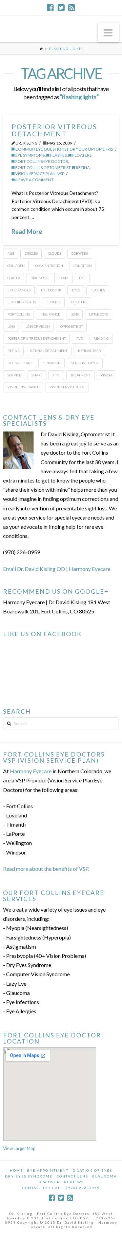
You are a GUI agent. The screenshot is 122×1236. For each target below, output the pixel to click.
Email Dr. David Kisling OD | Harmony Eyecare (56, 568)
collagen (16, 266)
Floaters (82, 155)
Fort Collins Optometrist (42, 167)
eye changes (18, 290)
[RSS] (71, 7)
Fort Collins (18, 314)
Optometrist (71, 326)
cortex (13, 278)
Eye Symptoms (30, 155)
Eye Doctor (51, 290)
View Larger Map (19, 1148)
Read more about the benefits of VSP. (46, 868)
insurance (50, 314)
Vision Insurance (23, 387)
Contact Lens (72, 1176)
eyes (76, 290)
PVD (79, 338)
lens (74, 314)
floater (53, 302)
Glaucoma (104, 1176)
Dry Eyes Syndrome (29, 1176)
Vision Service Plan (66, 387)
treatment (80, 375)
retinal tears (19, 363)
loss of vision (37, 326)
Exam (63, 278)
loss (11, 326)
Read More (27, 231)
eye (82, 278)
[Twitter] (61, 7)
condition (83, 266)
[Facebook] (50, 7)
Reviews (74, 1182)
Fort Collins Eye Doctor (41, 161)
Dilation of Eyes (92, 1170)
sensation (52, 363)
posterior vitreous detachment (36, 338)
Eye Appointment (47, 1170)
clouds (54, 253)
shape (37, 375)
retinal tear (89, 351)
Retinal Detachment (48, 351)
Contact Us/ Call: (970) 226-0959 (61, 1188)
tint (56, 375)
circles (31, 253)
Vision (106, 375)
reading (101, 338)
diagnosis (39, 278)
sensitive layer (85, 363)
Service (14, 375)
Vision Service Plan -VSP (39, 173)
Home (16, 1170)
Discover (49, 1182)
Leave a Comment (35, 179)
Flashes (58, 155)
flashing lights (21, 302)
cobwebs (80, 253)
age (10, 253)
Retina (82, 167)
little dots (98, 314)
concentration (49, 266)
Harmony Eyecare (31, 771)
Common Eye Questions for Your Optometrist (65, 149)
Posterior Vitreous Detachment (54, 130)
